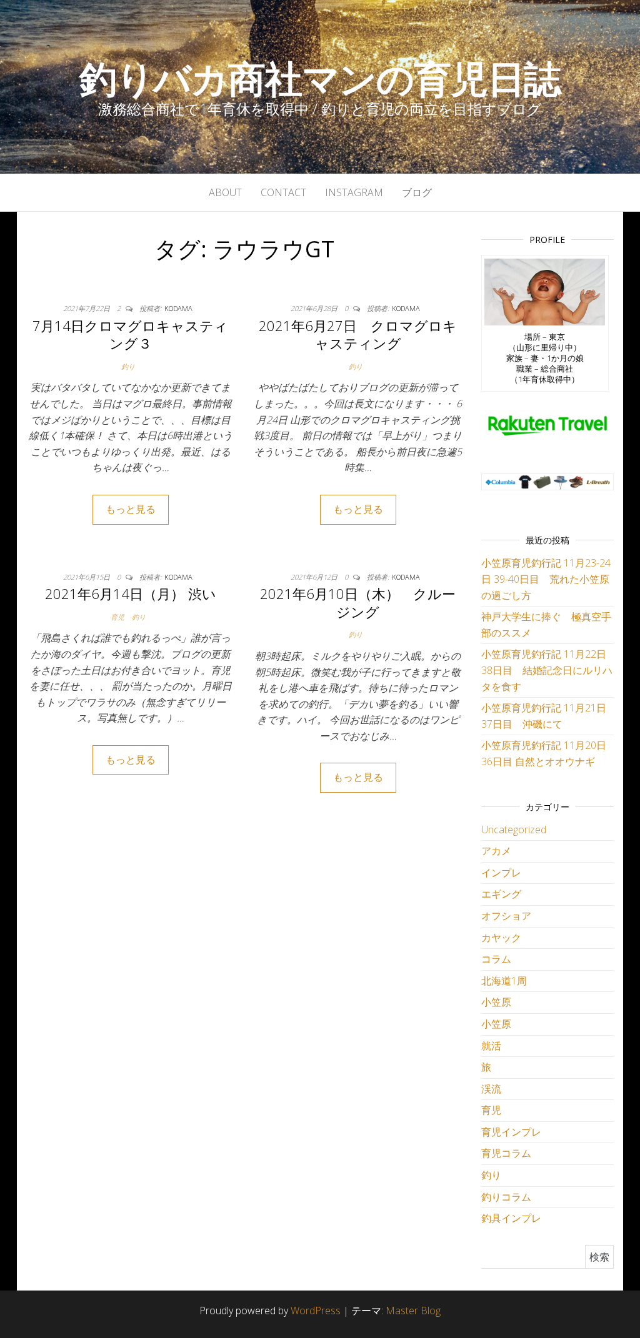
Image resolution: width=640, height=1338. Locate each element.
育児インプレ (511, 1132)
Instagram (354, 192)
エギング (501, 894)
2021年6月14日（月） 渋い (130, 593)
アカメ (496, 851)
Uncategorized (513, 829)
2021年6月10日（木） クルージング (358, 602)
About (225, 192)
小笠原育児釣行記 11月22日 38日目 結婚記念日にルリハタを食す (546, 670)
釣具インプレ (511, 1218)
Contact (283, 192)
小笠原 (496, 1002)
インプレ (501, 873)
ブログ (417, 192)
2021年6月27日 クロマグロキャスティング (358, 334)
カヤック (501, 937)
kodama (178, 308)
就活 (491, 1046)
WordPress (316, 1310)
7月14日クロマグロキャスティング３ (130, 334)
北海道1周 (504, 981)
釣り (128, 366)
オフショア (506, 916)
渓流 (491, 1089)
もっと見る (131, 509)
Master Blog (413, 1310)
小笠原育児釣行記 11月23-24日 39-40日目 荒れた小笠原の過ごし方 (546, 579)
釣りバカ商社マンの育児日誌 (320, 78)
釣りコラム (506, 1197)
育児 (117, 617)
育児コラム (506, 1153)
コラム (496, 959)
